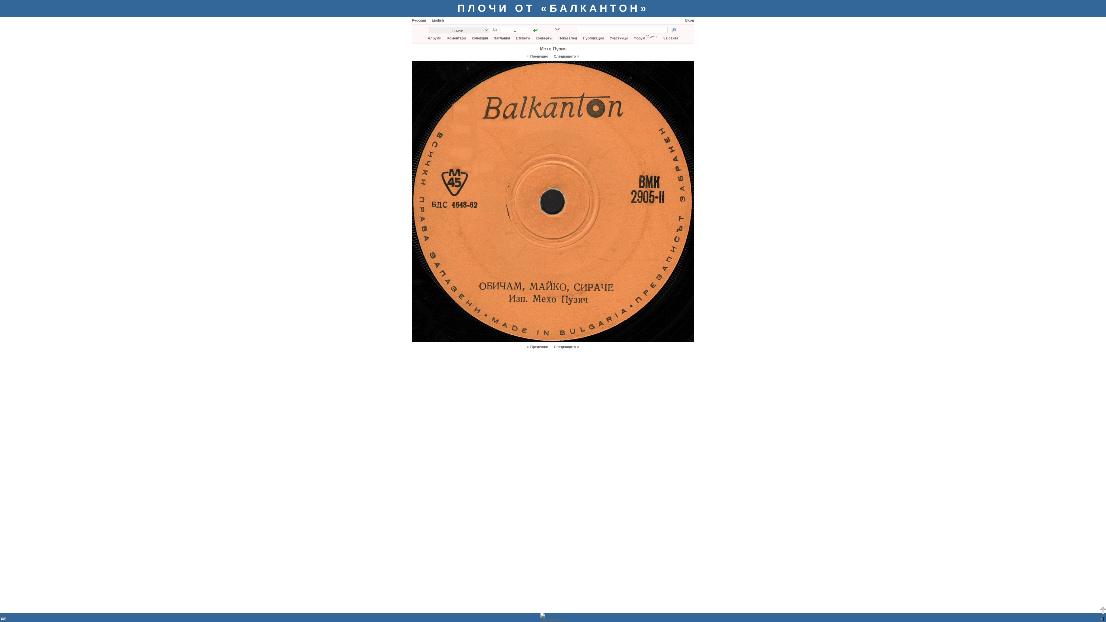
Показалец (567, 38)
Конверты (544, 38)
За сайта (670, 38)
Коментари (456, 38)
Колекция (480, 38)
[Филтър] (557, 30)
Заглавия (502, 38)
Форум (639, 38)
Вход (689, 20)
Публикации (593, 38)
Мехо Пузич (553, 48)
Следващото (565, 56)
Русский (419, 20)
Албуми (434, 38)
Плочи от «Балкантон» (553, 8)
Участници (619, 38)
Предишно (539, 56)
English (438, 20)
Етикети (523, 38)
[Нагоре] (1103, 610)
